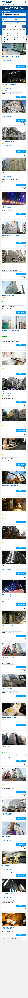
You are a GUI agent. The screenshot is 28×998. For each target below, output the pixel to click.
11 (10, 35)
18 (10, 37)
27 (17, 39)
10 (7, 35)
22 (24, 37)
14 (20, 35)
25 (10, 39)
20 (17, 37)
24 (7, 39)
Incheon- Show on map (7, 60)
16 (4, 37)
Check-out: (16, 17)
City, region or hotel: (6, 11)
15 (24, 35)
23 (4, 39)
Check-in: (4, 17)
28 (20, 39)
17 (7, 37)
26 (14, 39)
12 (14, 35)
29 (24, 39)
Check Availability (21, 66)
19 (14, 37)
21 (20, 37)
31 (7, 41)
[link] (6, 2)
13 (17, 35)
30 (4, 41)
